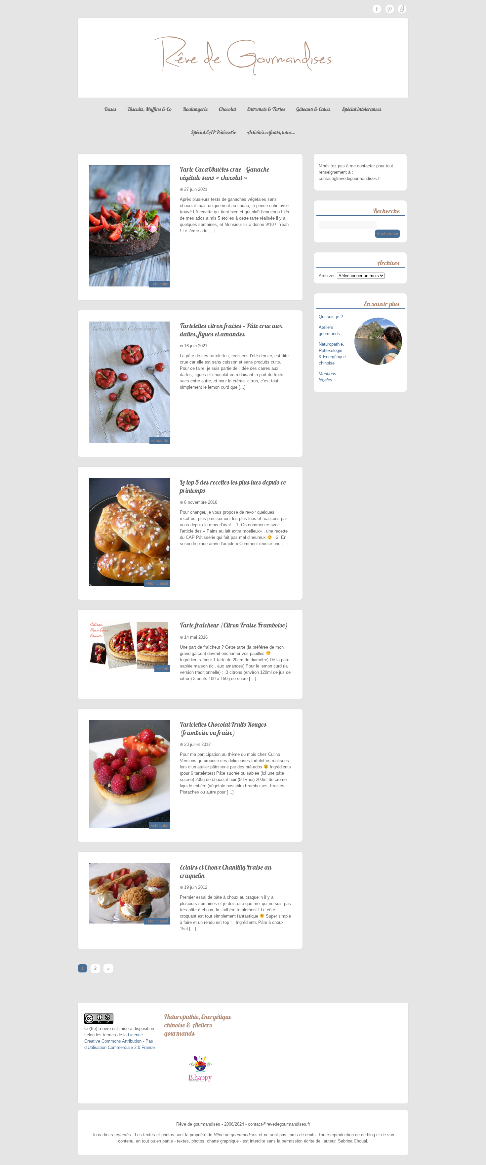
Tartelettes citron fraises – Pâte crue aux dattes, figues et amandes (231, 330)
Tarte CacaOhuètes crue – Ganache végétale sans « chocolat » (224, 173)
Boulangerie (195, 109)
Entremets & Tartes (266, 109)
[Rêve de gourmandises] (243, 91)
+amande (159, 440)
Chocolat (227, 109)
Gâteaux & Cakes (313, 109)
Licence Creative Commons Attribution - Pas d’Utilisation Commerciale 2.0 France (119, 1041)
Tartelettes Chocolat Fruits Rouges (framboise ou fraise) (223, 728)
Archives (327, 275)
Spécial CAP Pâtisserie (213, 132)
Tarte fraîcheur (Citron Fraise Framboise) (234, 625)
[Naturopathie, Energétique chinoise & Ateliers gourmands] (200, 1069)
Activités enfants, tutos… (271, 132)
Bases (110, 109)
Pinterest (389, 9)
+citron (162, 668)
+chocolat (159, 284)
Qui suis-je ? (331, 316)
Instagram (402, 9)
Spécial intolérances (362, 109)
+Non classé (157, 583)
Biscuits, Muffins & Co (150, 109)
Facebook (377, 9)
